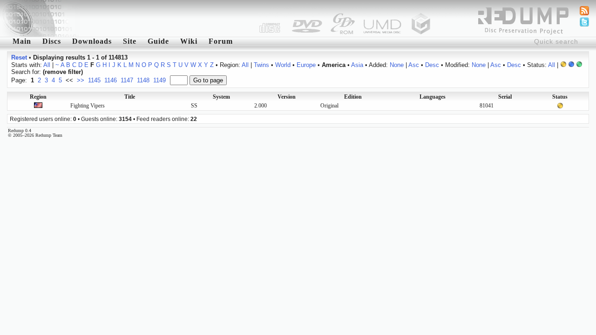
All (46, 64)
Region (38, 97)
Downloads (92, 41)
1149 (159, 80)
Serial (505, 97)
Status (560, 97)
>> (80, 80)
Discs (51, 41)
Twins (261, 64)
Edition (353, 97)
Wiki (188, 41)
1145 (94, 80)
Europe (306, 64)
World (283, 64)
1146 (110, 80)
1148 (143, 80)
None (397, 64)
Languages (433, 97)
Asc (413, 64)
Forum (221, 41)
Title (129, 97)
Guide (158, 41)
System (221, 97)
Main (22, 41)
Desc (432, 64)
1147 (127, 80)
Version (287, 97)
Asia (357, 64)
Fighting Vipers (87, 105)
